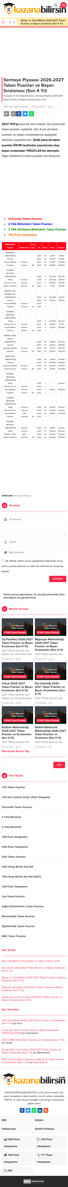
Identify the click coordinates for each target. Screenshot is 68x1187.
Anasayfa (7, 96)
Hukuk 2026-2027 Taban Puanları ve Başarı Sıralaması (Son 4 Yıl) (17, 687)
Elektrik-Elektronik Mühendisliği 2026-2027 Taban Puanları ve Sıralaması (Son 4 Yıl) (50, 733)
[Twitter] (28, 1110)
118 (19, 703)
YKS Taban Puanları (22, 495)
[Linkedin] (39, 1110)
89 (19, 659)
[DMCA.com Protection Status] (34, 1181)
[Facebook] (22, 1110)
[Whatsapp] (34, 1110)
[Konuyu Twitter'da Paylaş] (25, 113)
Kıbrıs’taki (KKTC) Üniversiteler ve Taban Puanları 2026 (31, 961)
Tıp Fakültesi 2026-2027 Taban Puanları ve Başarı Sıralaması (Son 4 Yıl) (17, 643)
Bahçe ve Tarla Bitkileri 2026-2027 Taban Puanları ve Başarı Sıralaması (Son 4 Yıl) (43, 22)
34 (53, 659)
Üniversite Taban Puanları (25, 219)
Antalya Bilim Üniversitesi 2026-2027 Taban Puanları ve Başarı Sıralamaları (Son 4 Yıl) (31, 1051)
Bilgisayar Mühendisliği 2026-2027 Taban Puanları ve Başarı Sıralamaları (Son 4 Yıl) (49, 645)
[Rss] (45, 1110)
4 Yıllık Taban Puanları (24, 96)
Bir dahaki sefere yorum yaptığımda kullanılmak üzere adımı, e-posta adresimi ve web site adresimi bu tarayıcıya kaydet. (32, 566)
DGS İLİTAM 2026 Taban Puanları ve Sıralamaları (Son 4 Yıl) (33, 1039)
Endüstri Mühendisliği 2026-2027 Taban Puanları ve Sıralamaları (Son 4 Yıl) (17, 733)
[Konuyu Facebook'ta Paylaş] (18, 113)
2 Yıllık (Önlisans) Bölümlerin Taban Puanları (37, 229)
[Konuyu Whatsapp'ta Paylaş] (31, 113)
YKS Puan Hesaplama (22, 235)
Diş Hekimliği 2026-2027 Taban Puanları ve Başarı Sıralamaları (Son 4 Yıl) (50, 689)
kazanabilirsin (40, 1062)
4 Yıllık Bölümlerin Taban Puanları (30, 224)
